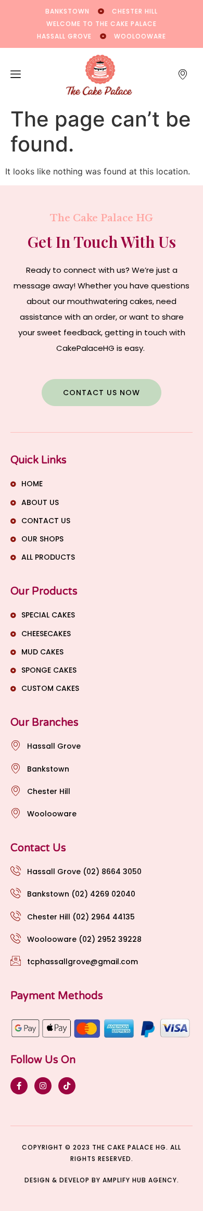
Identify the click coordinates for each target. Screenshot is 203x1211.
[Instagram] (43, 1085)
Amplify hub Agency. (141, 1180)
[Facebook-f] (19, 1085)
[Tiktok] (66, 1085)
